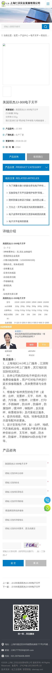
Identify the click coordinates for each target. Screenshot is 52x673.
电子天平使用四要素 (18, 221)
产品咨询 (13, 156)
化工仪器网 (16, 669)
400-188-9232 (47, 500)
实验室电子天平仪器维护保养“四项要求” (27, 192)
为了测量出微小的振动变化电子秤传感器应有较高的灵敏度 (27, 185)
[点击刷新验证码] (31, 545)
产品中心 (24, 35)
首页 (16, 35)
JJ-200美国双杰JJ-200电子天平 (25, 583)
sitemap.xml (37, 669)
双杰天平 (45, 35)
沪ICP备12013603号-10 (31, 665)
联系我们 (38, 156)
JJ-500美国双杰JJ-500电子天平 (25, 587)
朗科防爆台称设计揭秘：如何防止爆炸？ (27, 200)
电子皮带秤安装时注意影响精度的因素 (27, 214)
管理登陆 (27, 669)
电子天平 (34, 35)
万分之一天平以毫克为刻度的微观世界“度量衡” (27, 207)
